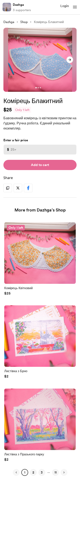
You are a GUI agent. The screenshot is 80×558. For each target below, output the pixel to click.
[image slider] (40, 60)
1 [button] (24, 472)
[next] (70, 59)
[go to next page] (64, 472)
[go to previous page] (16, 472)
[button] (74, 7)
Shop (24, 22)
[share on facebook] (28, 188)
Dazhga (18, 5)
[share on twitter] (18, 188)
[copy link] (7, 188)
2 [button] (33, 472)
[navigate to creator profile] (7, 7)
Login (64, 6)
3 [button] (42, 472)
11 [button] (55, 472)
